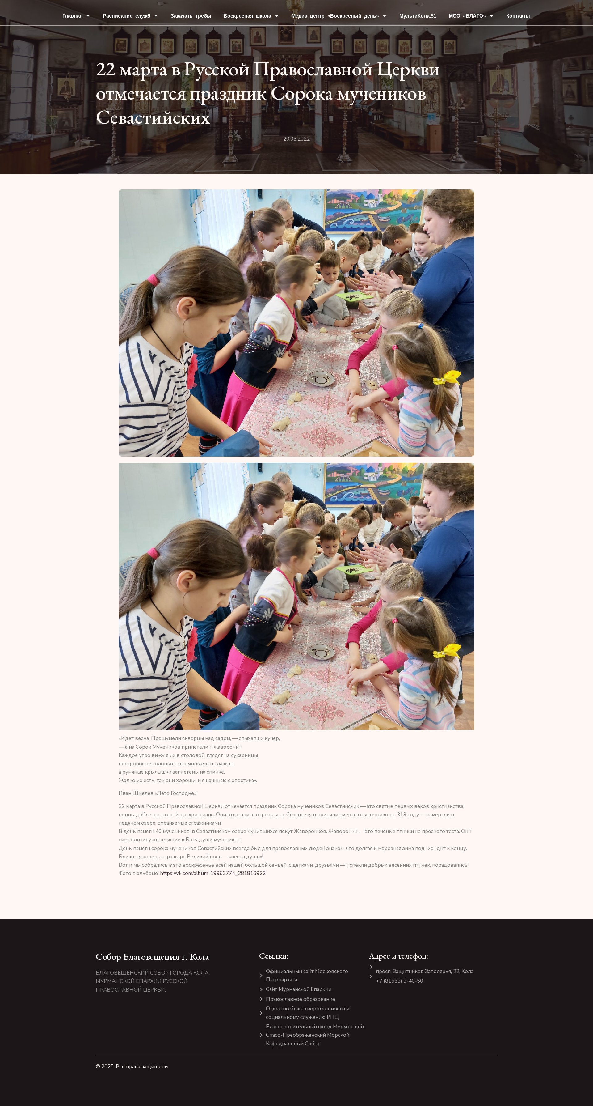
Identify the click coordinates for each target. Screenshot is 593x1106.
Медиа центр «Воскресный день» (335, 16)
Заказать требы (191, 16)
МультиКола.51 (417, 16)
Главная (72, 16)
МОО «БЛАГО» (467, 16)
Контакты (518, 16)
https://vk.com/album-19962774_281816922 (213, 873)
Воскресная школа (247, 16)
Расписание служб (126, 16)
